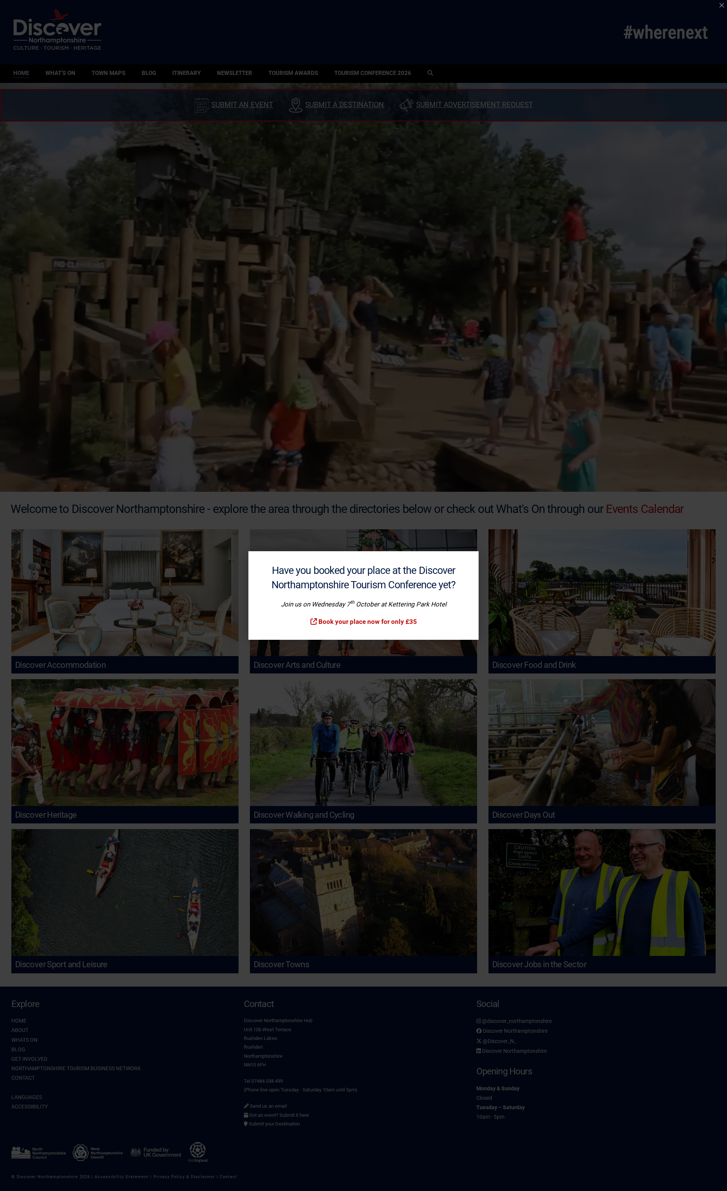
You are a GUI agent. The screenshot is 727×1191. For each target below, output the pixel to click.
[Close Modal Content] (721, 5)
